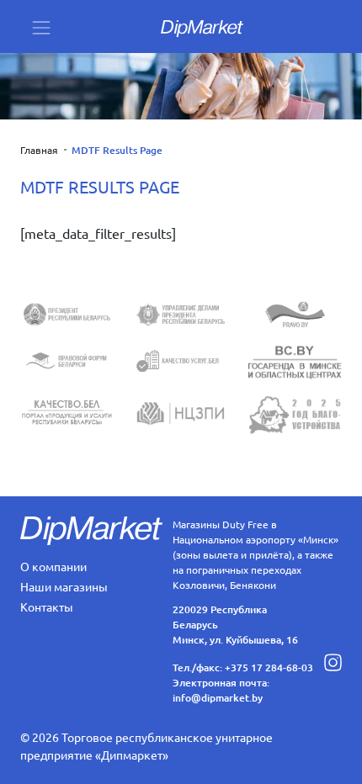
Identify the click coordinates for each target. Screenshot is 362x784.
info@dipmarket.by (218, 698)
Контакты (46, 606)
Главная (39, 149)
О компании (53, 566)
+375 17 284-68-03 (269, 667)
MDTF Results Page (117, 150)
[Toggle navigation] (41, 26)
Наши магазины (64, 586)
